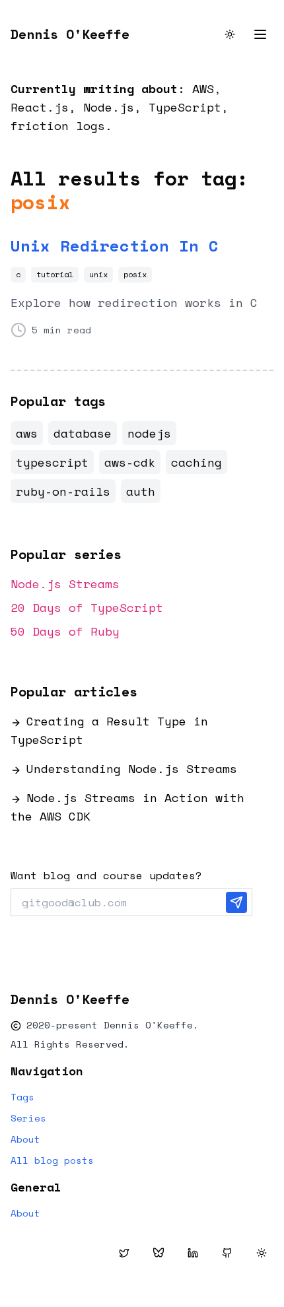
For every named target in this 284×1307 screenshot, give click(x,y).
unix (98, 274)
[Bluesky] (158, 1253)
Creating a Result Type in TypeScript (109, 730)
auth (140, 491)
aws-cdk (129, 462)
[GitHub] (227, 1253)
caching (196, 462)
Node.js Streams (65, 583)
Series (28, 1118)
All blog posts (52, 1160)
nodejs (149, 433)
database (82, 433)
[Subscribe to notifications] (236, 902)
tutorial (54, 274)
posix (135, 274)
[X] (124, 1253)
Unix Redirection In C (115, 245)
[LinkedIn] (193, 1253)
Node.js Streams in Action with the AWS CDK (127, 806)
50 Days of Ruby (65, 631)
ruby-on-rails (63, 491)
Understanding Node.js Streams (131, 768)
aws (27, 433)
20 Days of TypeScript (87, 607)
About (25, 1139)
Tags (22, 1097)
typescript (52, 462)
